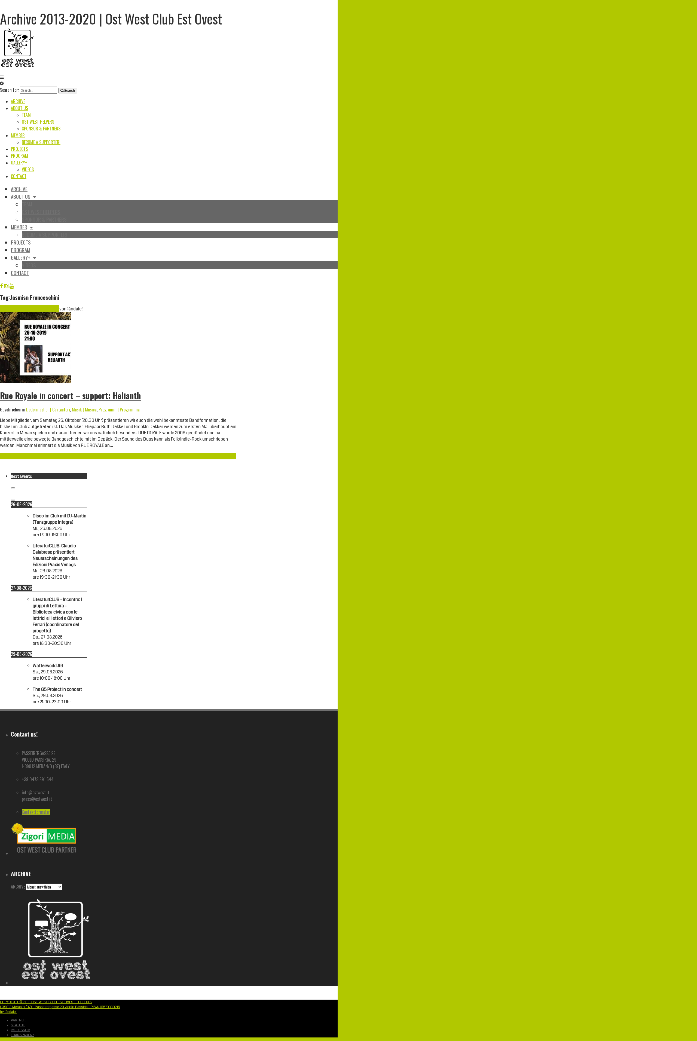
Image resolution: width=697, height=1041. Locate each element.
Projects (19, 149)
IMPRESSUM (20, 1030)
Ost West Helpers (38, 121)
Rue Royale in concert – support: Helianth (70, 395)
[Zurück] (13, 488)
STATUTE (18, 1025)
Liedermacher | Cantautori (48, 409)
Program (19, 155)
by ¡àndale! (8, 1011)
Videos (28, 169)
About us (19, 108)
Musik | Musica (84, 409)
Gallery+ (19, 162)
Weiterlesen (10, 456)
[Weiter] (13, 499)
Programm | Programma (119, 409)
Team (26, 115)
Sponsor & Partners (41, 128)
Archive (18, 101)
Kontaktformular (36, 812)
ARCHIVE (18, 886)
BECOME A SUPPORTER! (41, 142)
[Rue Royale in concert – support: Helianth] (35, 381)
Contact (18, 176)
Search (69, 90)
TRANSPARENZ (22, 1035)
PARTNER (18, 1020)
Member (18, 135)
